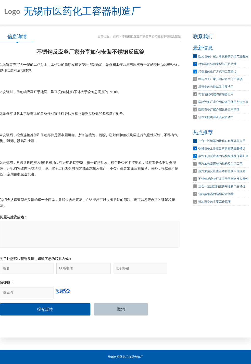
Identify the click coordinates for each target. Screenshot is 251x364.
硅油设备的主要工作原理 (214, 201)
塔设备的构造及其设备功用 (216, 117)
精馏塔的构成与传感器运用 (216, 94)
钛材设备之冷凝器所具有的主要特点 (221, 148)
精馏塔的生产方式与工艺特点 (217, 71)
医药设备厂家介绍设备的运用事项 (220, 79)
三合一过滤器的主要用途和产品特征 (221, 186)
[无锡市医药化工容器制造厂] (10, 12)
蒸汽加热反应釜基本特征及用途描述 (221, 171)
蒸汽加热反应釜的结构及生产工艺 (220, 163)
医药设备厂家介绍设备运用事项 (218, 109)
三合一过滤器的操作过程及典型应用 (221, 141)
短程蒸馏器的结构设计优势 (216, 194)
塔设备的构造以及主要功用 (216, 86)
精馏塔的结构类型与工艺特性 (217, 64)
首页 (116, 36)
